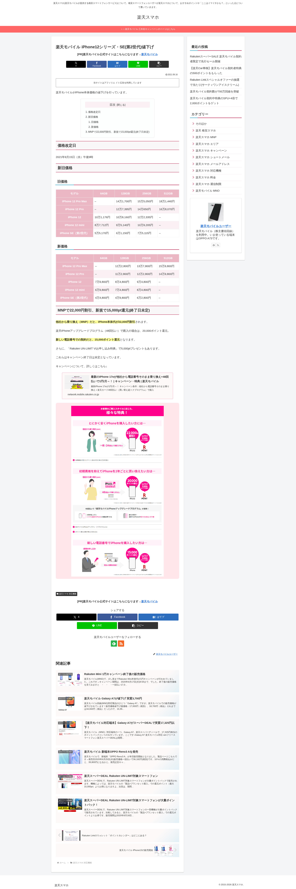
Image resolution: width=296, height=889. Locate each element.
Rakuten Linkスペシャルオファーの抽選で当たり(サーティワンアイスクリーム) (214, 82)
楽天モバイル (149, 54)
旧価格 (95, 121)
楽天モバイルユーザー (215, 226)
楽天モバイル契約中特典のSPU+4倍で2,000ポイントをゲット (214, 101)
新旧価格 (93, 116)
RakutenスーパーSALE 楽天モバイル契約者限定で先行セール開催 (215, 59)
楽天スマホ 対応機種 (67, 594)
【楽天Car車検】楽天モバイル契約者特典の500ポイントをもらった (216, 71)
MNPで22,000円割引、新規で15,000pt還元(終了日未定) (118, 131)
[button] (159, 64)
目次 (112, 104)
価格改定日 (94, 111)
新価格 (95, 126)
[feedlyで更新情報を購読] (114, 643)
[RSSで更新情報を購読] (121, 643)
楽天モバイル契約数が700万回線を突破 (214, 91)
